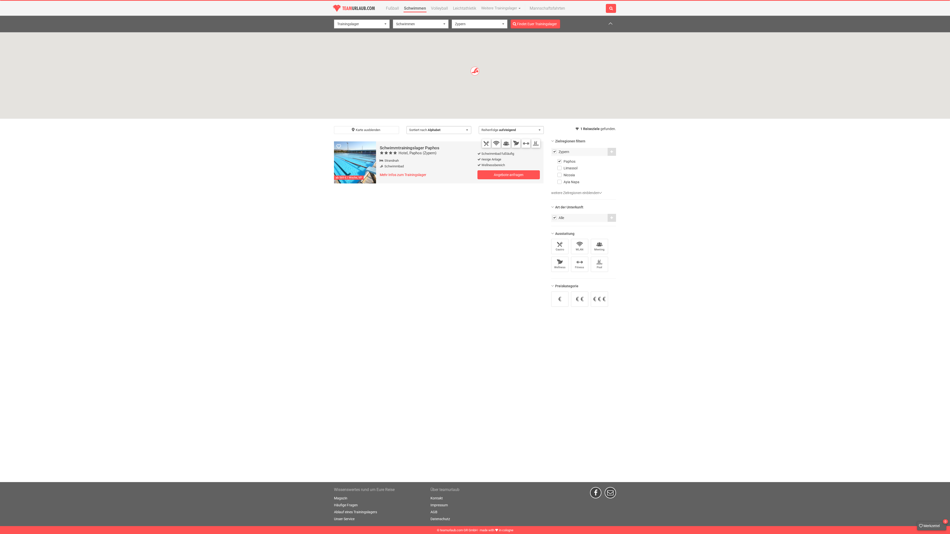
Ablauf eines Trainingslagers (355, 512)
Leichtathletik (464, 8)
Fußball (392, 8)
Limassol (570, 168)
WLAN (579, 249)
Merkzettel (934, 524)
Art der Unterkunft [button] (569, 207)
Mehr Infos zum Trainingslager (403, 175)
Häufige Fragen (346, 505)
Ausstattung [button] (564, 234)
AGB (433, 512)
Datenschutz (440, 519)
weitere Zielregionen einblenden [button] (575, 193)
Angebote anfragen (508, 175)
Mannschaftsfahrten (547, 8)
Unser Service (344, 519)
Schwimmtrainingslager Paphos (409, 147)
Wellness (560, 267)
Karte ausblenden (367, 130)
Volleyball (439, 8)
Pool (599, 267)
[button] (362, 24)
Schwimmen (415, 8)
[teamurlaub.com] (354, 8)
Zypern (564, 152)
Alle (561, 218)
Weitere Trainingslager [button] (499, 8)
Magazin (340, 498)
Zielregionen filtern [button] (570, 141)
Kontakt (436, 498)
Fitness (579, 267)
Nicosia (569, 175)
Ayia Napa (571, 182)
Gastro (560, 249)
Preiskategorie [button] (566, 286)
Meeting (599, 249)
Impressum (439, 505)
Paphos (569, 161)
